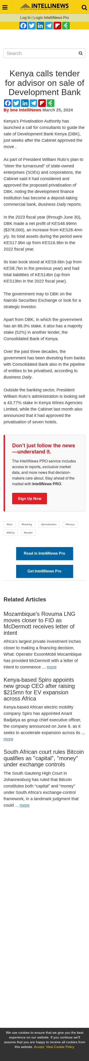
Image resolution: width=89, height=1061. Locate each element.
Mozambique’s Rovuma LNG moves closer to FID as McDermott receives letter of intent (39, 623)
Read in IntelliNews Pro (44, 553)
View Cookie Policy (60, 1047)
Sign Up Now (29, 498)
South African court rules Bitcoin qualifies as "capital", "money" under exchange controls (44, 758)
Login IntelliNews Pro (51, 17)
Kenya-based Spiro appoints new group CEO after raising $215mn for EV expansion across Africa (39, 689)
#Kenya (70, 524)
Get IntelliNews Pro (44, 571)
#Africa (11, 532)
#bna (9, 524)
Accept (39, 1047)
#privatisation (48, 524)
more (51, 667)
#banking (27, 524)
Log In (25, 17)
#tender (28, 532)
